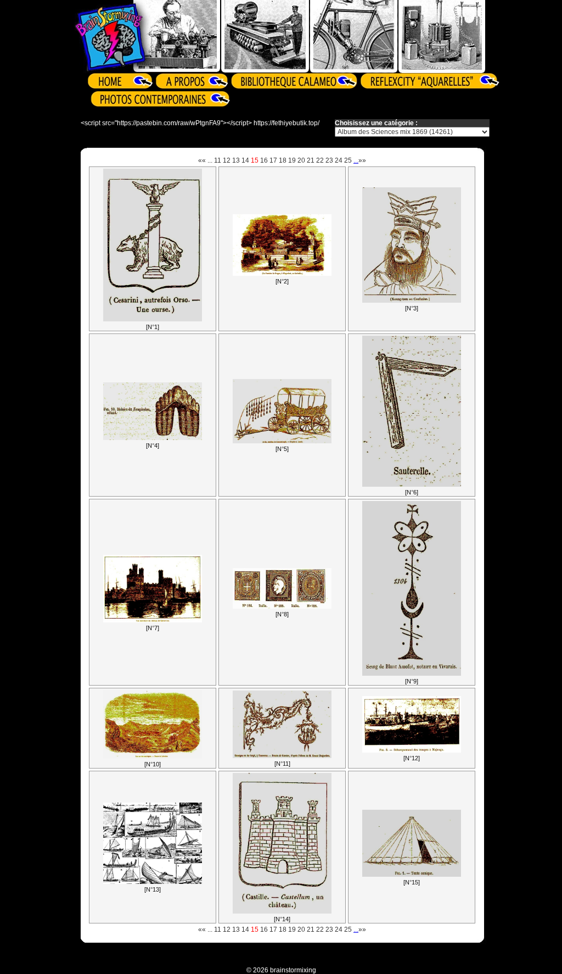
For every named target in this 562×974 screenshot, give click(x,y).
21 (310, 160)
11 (217, 160)
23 (329, 160)
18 (282, 160)
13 (236, 160)
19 (292, 160)
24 (338, 160)
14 (245, 160)
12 (227, 160)
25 (348, 160)
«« (202, 160)
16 (264, 160)
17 (273, 160)
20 (301, 160)
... (209, 160)
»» (362, 160)
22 (320, 160)
